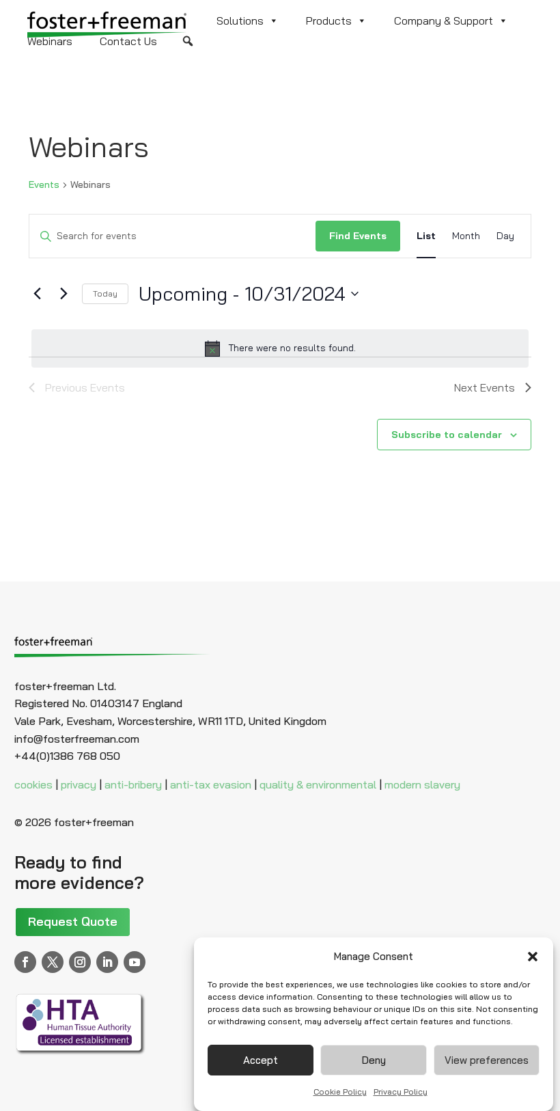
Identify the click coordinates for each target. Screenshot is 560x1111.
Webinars (49, 41)
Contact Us (128, 41)
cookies (33, 784)
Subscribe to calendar (446, 434)
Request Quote (72, 921)
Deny (374, 1060)
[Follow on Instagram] (80, 962)
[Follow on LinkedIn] (107, 962)
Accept (260, 1060)
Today (105, 293)
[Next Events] (63, 294)
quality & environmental (318, 784)
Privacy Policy (401, 1091)
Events (44, 184)
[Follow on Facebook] (25, 962)
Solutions (240, 20)
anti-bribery (133, 784)
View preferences (487, 1060)
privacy (78, 784)
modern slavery (422, 784)
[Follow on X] (53, 962)
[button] (533, 956)
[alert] (280, 348)
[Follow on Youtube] (134, 962)
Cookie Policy (340, 1091)
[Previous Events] (37, 294)
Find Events (358, 236)
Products (329, 20)
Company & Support (443, 20)
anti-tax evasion (210, 784)
